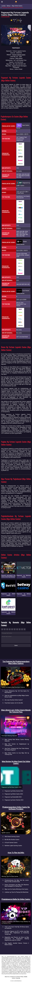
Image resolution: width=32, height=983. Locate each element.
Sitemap (18, 978)
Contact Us (13, 976)
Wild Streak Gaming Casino (12, 836)
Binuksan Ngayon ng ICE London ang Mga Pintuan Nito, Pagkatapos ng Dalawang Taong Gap (17, 933)
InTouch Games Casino (11, 842)
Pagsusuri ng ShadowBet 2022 (13, 797)
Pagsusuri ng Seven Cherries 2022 (14, 800)
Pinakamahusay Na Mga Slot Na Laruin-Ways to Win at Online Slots (17, 880)
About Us (7, 976)
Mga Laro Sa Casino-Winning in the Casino (16, 889)
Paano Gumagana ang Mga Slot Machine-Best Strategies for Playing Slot (17, 885)
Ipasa (16, 645)
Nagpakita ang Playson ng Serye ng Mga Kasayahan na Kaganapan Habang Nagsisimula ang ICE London (17, 938)
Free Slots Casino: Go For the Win (14, 703)
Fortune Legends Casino (18, 54)
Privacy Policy (20, 976)
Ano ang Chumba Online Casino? (14, 700)
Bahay (8, 6)
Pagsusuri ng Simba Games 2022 (14, 791)
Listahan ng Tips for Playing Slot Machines (16, 892)
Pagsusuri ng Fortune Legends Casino (12, 7)
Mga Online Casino (17, 6)
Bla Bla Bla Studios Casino (12, 839)
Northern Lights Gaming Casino (13, 845)
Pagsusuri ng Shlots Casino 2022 (14, 794)
